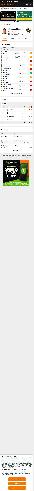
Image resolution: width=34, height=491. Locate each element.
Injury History (22, 38)
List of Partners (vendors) (8, 476)
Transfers (13, 38)
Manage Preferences (17, 488)
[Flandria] (28, 31)
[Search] (27, 4)
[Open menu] (30, 4)
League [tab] (4, 103)
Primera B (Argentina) (8, 47)
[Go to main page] (9, 4)
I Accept (17, 479)
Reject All (17, 483)
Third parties (10, 467)
